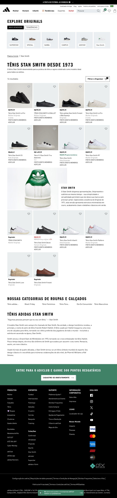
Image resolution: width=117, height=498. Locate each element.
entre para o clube (103, 6)
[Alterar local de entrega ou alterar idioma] (111, 6)
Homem (25, 11)
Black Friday (30, 304)
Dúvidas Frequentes (85, 478)
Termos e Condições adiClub (60, 484)
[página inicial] (6, 10)
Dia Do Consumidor (84, 304)
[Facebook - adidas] (100, 396)
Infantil (36, 11)
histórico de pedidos (89, 6)
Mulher (16, 11)
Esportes (61, 11)
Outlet (71, 11)
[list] (58, 41)
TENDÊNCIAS (31, 27)
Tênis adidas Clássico (12, 304)
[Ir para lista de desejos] (109, 11)
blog (75, 6)
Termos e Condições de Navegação (65, 478)
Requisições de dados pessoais (41, 478)
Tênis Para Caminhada (63, 304)
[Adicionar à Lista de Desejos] (29, 87)
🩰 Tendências (48, 11)
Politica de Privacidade (41, 484)
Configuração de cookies (20, 478)
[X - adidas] (100, 408)
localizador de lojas (66, 6)
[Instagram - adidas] (100, 402)
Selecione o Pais (99, 478)
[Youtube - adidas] (100, 420)
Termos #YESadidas (78, 484)
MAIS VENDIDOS (15, 27)
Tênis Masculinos (101, 304)
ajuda (80, 6)
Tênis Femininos (48, 304)
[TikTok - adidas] (100, 414)
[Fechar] (40, 492)
